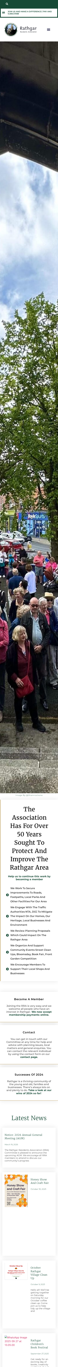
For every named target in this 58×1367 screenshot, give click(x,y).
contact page (28, 1057)
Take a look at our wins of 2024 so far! (34, 1092)
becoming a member (29, 879)
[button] (7, 4)
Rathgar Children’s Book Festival (39, 1344)
